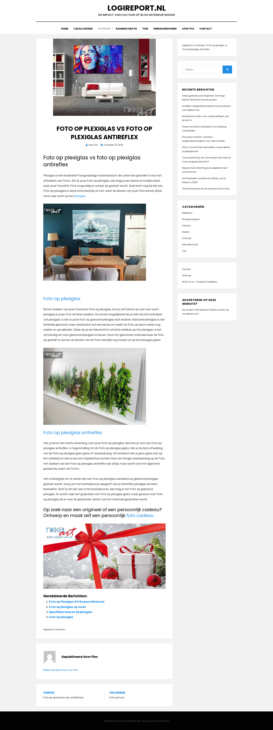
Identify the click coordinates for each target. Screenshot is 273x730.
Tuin (145, 28)
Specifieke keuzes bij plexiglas (71, 612)
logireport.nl (136, 8)
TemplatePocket (133, 721)
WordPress (165, 721)
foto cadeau (140, 515)
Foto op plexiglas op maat (67, 607)
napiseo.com (192, 313)
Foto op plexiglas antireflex (72, 433)
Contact (205, 28)
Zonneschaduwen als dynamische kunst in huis (206, 188)
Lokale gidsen (83, 28)
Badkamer (187, 213)
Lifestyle (188, 28)
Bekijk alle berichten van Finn (60, 670)
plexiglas (80, 196)
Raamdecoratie (126, 28)
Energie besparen (165, 28)
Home (64, 28)
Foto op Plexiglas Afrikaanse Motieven (76, 601)
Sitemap (186, 275)
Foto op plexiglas (61, 299)
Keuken (186, 232)
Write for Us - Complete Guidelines (199, 282)
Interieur (104, 28)
